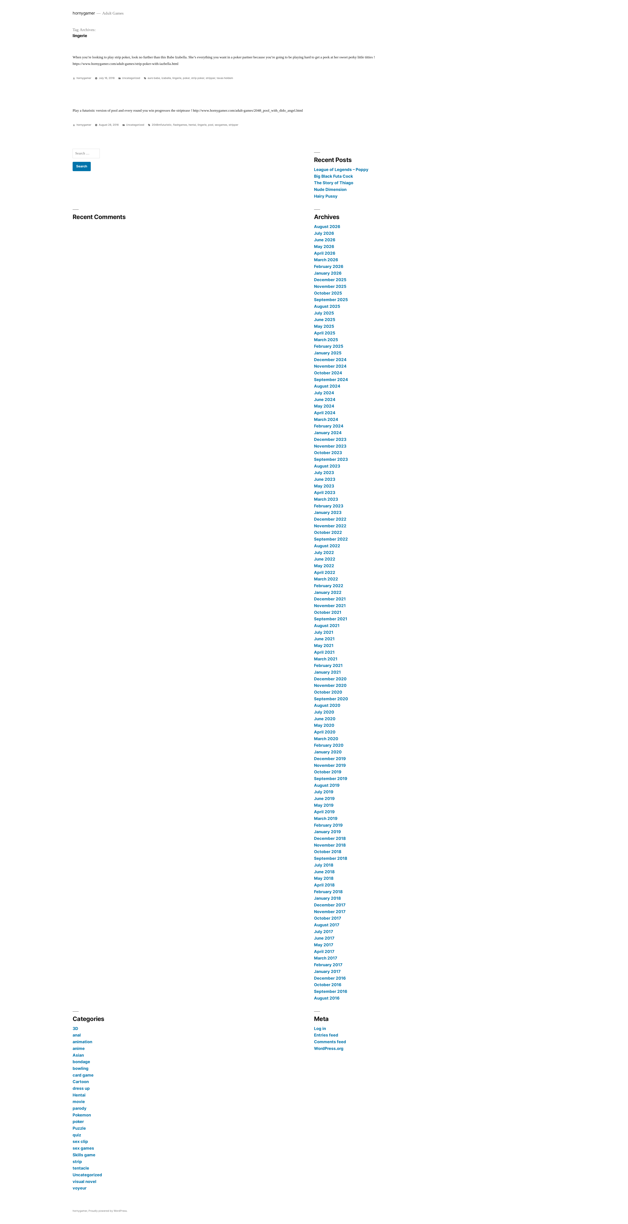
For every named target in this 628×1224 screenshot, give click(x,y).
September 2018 (330, 858)
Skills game (84, 1154)
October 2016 (327, 984)
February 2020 (328, 745)
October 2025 (328, 293)
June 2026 (324, 239)
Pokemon (82, 1115)
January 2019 (327, 831)
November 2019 (330, 765)
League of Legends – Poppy (341, 169)
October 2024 (328, 372)
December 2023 (330, 439)
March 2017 (325, 958)
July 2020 (324, 712)
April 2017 (324, 951)
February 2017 (328, 964)
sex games (83, 1148)
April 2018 (324, 885)
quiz (77, 1134)
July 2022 (324, 552)
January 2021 (327, 672)
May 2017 (323, 944)
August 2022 (327, 545)
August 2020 (327, 705)
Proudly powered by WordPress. (107, 1210)
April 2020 (324, 732)
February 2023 (328, 505)
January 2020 (328, 751)
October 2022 (328, 532)
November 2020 (330, 685)
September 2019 (330, 778)
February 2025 (328, 346)
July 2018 (323, 865)
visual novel (84, 1181)
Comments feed (330, 1041)
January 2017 (327, 971)
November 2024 (330, 366)
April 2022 (324, 572)
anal (77, 1035)
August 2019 (327, 785)
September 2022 (331, 539)
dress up (81, 1088)
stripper (210, 78)
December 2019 (330, 758)
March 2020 (326, 738)
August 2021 (327, 625)
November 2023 (330, 446)
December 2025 (330, 279)
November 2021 (330, 605)
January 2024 (328, 432)
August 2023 (327, 466)
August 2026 (327, 226)
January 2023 (327, 512)
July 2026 (324, 233)
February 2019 (328, 825)
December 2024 (330, 359)
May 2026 (324, 246)
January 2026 (327, 273)
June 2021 (324, 638)
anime (79, 1048)
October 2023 (328, 452)
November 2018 (330, 845)
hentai (192, 124)
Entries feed (326, 1035)
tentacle (81, 1168)
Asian (78, 1055)
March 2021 (325, 658)
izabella (166, 78)
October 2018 (327, 851)
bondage (81, 1061)
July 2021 (323, 632)
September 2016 (330, 991)
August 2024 (327, 386)
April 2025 (324, 333)
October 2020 (328, 692)
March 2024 (326, 419)
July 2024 (324, 392)
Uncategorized (131, 78)
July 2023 (324, 472)
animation (82, 1041)
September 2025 (331, 299)
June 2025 (324, 319)
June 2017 (324, 938)
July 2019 (323, 791)
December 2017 (330, 904)
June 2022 (324, 559)
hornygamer (84, 13)
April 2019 (324, 811)
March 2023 (326, 499)
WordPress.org (328, 1048)
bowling (80, 1068)
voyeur (80, 1188)
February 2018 (328, 891)
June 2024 (324, 399)
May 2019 (323, 805)
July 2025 (324, 313)
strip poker (197, 78)
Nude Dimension (330, 189)
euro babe (154, 78)
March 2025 (326, 339)
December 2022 (330, 519)
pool (210, 124)
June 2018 (324, 871)
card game (83, 1075)
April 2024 (324, 412)
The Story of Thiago (333, 182)
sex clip (80, 1141)
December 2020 (330, 678)
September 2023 (331, 459)
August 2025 (327, 306)
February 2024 (328, 426)
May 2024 (324, 406)
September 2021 (330, 618)
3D (75, 1028)
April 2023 (324, 492)
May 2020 (324, 725)
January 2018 (327, 898)
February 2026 (328, 266)
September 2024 (331, 379)
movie (79, 1101)
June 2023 (324, 479)
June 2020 (324, 718)
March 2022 (326, 579)
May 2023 (324, 486)
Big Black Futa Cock (333, 176)
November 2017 (330, 911)
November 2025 (330, 286)
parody (80, 1108)
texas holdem (225, 78)
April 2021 (324, 652)
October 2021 (327, 612)
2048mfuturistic (162, 124)
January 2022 (327, 592)
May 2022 (324, 565)
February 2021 (328, 665)
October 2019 (327, 771)
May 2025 (324, 326)
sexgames (221, 124)
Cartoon (81, 1081)
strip (77, 1161)
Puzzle (79, 1128)
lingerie (176, 78)
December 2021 (330, 598)
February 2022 (328, 585)
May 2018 (323, 878)
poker (186, 78)
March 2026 (326, 259)
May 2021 (323, 645)
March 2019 (325, 818)
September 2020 (331, 698)
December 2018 (330, 838)
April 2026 (324, 253)
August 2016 (327, 998)
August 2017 (326, 924)
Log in (320, 1028)
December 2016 (330, 978)
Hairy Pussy (326, 196)
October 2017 (327, 918)
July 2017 (323, 931)
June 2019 (324, 798)
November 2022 (330, 525)
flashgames (180, 124)
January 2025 (327, 352)
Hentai (79, 1095)
